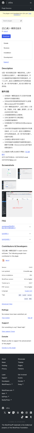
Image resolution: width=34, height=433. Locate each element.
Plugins (20, 365)
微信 (30, 299)
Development (8, 57)
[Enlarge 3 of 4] (14, 183)
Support (6, 62)
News (4, 362)
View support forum (8, 331)
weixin (26, 299)
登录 (20, 295)
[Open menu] (31, 2)
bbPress (5, 397)
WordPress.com (8, 390)
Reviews (6, 48)
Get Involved (22, 375)
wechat (29, 295)
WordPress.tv (7, 384)
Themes (20, 362)
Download (6, 36)
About (4, 359)
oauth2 (24, 295)
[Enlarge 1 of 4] (14, 171)
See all (30, 318)
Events (20, 378)
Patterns (21, 369)
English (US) (28, 291)
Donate (21, 381)
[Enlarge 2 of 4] (30, 171)
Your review (6, 318)
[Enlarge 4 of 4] (30, 193)
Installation (7, 53)
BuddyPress (7, 400)
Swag (20, 384)
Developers (5, 381)
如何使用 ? (5, 234)
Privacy (4, 369)
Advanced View (7, 304)
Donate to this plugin (9, 348)
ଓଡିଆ (8, 408)
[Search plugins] (21, 21)
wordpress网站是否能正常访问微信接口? (9, 227)
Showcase (21, 359)
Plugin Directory (6, 8)
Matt (4, 393)
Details (6, 43)
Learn (4, 375)
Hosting (4, 365)
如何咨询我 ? (6, 239)
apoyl (6, 31)
